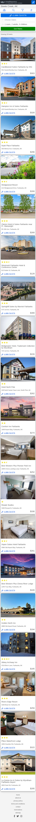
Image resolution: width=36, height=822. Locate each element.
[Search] (14, 10)
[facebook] (14, 816)
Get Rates (18, 29)
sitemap (18, 813)
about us (18, 798)
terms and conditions (18, 804)
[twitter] (18, 816)
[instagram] (21, 816)
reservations (18, 810)
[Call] (33, 2)
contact (18, 807)
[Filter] (23, 10)
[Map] (4, 10)
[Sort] (32, 10)
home (18, 795)
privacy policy (18, 801)
